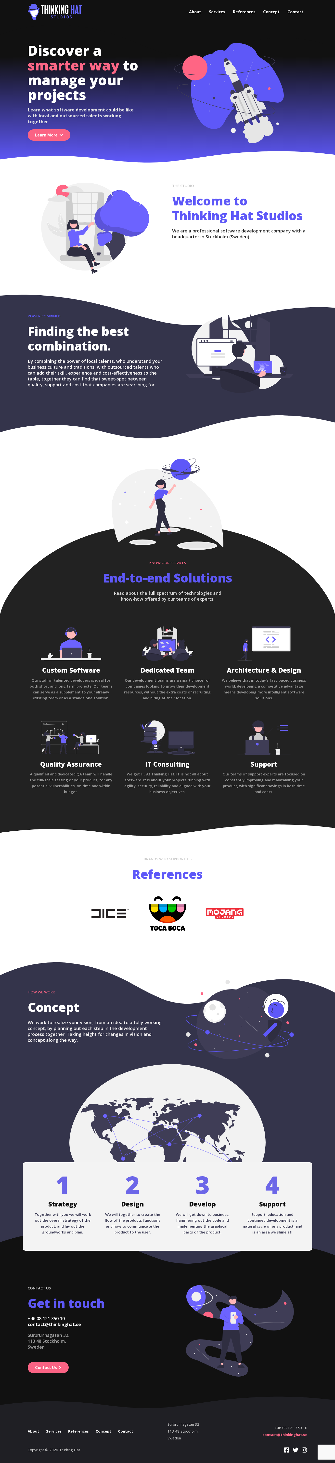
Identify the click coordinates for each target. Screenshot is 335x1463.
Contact (295, 11)
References (244, 11)
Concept (271, 11)
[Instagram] (304, 1450)
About (195, 11)
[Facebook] (287, 1450)
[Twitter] (295, 1450)
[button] (49, 135)
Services (217, 11)
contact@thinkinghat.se (284, 1434)
